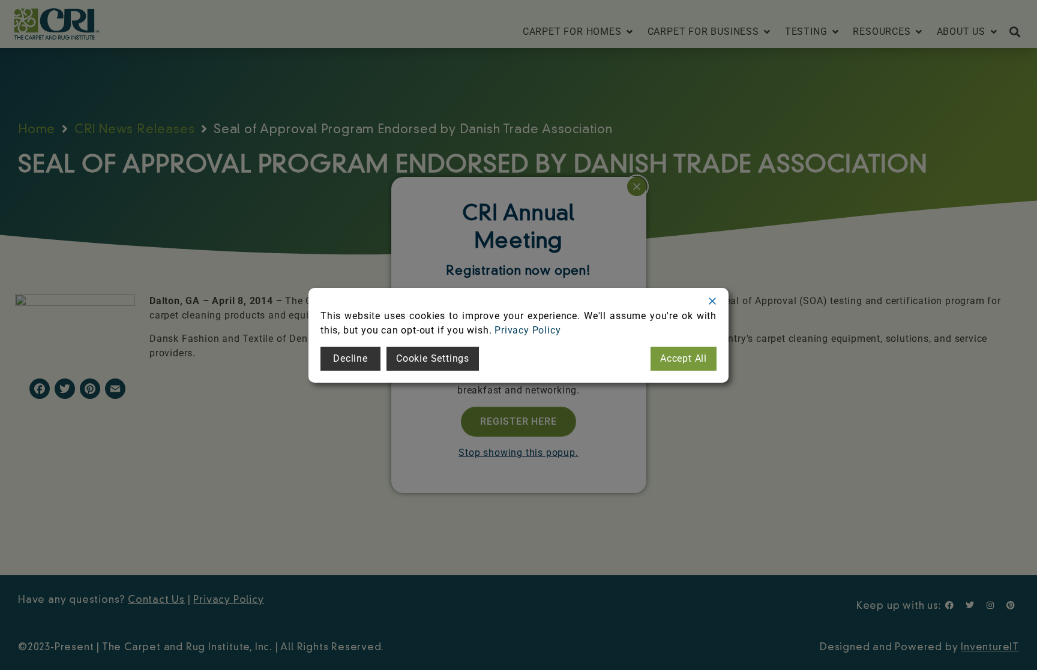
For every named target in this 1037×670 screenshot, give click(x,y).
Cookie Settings (432, 358)
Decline (350, 358)
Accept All (683, 358)
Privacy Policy (527, 330)
